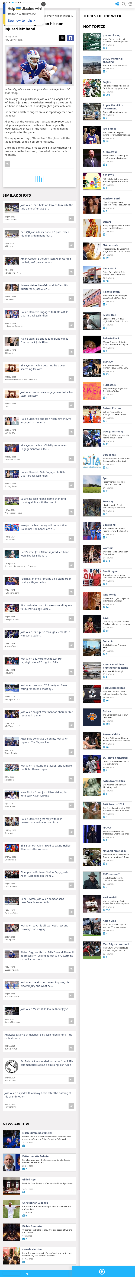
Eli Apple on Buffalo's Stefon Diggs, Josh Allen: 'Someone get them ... (44, 874)
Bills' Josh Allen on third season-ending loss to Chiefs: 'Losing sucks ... (46, 607)
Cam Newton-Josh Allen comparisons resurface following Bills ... (42, 900)
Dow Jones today (113, 431)
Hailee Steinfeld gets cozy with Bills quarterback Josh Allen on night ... (41, 820)
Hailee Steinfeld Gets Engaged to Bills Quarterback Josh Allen (43, 473)
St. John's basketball (115, 757)
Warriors (108, 548)
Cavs (105, 618)
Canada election (32, 1249)
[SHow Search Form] (124, 4)
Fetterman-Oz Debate (35, 1156)
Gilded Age (29, 1179)
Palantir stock (111, 291)
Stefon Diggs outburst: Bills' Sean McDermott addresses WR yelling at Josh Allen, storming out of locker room (47, 955)
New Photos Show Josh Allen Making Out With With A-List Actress (44, 794)
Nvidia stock (110, 245)
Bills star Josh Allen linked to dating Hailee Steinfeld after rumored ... (45, 847)
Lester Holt (109, 315)
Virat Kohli (109, 524)
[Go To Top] (102, 1272)
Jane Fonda (109, 594)
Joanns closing (111, 35)
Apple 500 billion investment (113, 107)
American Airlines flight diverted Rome (115, 666)
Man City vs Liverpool (116, 944)
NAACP (107, 827)
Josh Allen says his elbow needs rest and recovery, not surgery (44, 927)
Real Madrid (110, 897)
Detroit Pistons (112, 408)
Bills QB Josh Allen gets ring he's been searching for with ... (43, 367)
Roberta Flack (111, 338)
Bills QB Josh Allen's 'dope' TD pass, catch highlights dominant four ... (45, 233)
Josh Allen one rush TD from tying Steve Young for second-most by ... (44, 687)
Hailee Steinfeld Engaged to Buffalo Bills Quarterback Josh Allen (44, 313)
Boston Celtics (111, 734)
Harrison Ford (111, 198)
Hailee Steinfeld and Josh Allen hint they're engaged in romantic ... (46, 420)
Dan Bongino (110, 571)
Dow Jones (109, 454)
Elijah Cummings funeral (37, 1133)
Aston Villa (109, 920)
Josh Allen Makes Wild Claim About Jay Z (44, 1009)
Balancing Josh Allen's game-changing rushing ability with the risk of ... (43, 500)
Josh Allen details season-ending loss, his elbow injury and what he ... (45, 984)
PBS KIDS (108, 175)
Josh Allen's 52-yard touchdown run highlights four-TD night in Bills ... (41, 660)
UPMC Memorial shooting (113, 60)
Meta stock (109, 268)
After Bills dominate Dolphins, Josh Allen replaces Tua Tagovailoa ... (44, 740)
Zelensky (108, 501)
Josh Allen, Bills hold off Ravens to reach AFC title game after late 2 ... (47, 206)
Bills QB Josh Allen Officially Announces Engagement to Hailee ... (44, 447)
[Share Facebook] (70, 38)
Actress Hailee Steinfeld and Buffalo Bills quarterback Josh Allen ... (45, 287)
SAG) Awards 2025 (114, 781)
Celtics (107, 711)
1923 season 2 (111, 874)
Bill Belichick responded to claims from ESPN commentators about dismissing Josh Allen (47, 1063)
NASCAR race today (114, 851)
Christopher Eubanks (35, 1202)
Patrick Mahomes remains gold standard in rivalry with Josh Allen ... (46, 580)
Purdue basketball (114, 687)
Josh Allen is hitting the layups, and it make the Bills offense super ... (46, 767)
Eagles (107, 82)
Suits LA (108, 641)
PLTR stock (109, 385)
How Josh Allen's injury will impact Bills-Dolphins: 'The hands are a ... (44, 527)
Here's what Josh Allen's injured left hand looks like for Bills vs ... (45, 553)
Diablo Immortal (32, 1226)
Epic (105, 478)
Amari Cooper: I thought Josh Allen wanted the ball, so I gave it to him (46, 260)
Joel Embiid (110, 128)
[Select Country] (130, 4)
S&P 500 (108, 361)
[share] (117, 4)
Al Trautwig (110, 152)
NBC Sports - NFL (13, 39)
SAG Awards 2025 (113, 804)
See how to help (20, 21)
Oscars (107, 221)
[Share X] (62, 38)
